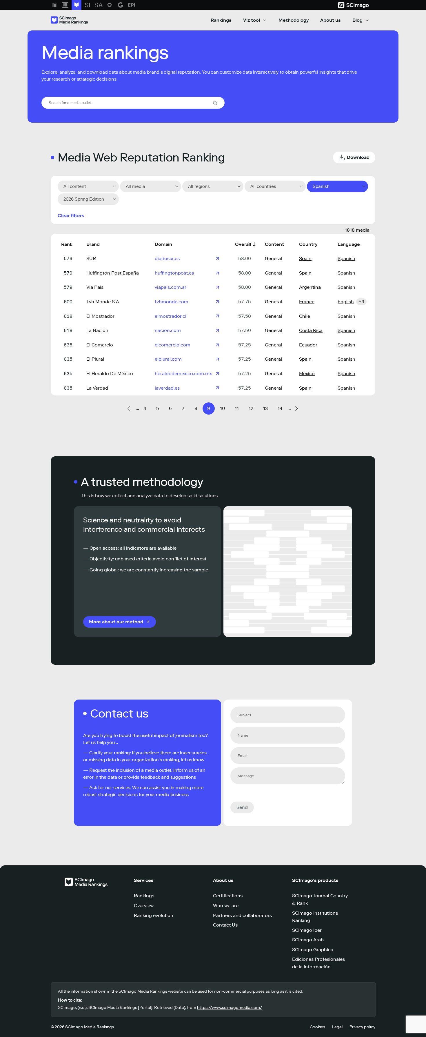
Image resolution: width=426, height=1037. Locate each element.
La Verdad (97, 388)
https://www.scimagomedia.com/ (229, 1007)
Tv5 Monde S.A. (103, 301)
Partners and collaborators (242, 915)
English (346, 301)
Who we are (226, 905)
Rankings (221, 20)
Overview (144, 905)
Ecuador (308, 345)
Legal (337, 1027)
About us (330, 20)
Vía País (94, 287)
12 (251, 408)
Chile (304, 316)
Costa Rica (311, 330)
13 (265, 408)
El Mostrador (100, 316)
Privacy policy (362, 1027)
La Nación (97, 330)
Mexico (307, 373)
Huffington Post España (112, 273)
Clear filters (71, 215)
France (306, 301)
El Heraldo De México (109, 373)
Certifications (228, 895)
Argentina (310, 287)
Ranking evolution (153, 915)
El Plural (95, 359)
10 (222, 408)
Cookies (317, 1027)
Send (242, 807)
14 (280, 408)
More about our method (116, 621)
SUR (91, 258)
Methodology (293, 20)
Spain (305, 258)
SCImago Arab (308, 939)
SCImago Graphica (312, 949)
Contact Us (225, 925)
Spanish (346, 258)
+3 (361, 301)
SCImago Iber (307, 930)
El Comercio (99, 345)
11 (237, 408)
